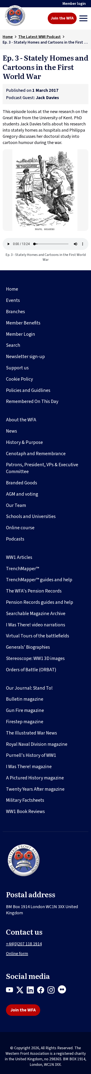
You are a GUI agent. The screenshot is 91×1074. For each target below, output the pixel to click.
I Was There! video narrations (35, 624)
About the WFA (21, 419)
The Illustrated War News (31, 732)
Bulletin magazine (24, 699)
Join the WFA (62, 18)
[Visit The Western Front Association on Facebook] (42, 990)
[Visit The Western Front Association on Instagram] (52, 990)
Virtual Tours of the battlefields (37, 635)
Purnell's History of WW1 (31, 755)
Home (8, 37)
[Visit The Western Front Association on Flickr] (63, 990)
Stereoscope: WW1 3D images (35, 658)
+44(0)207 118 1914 (24, 944)
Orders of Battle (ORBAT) (31, 669)
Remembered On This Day (32, 401)
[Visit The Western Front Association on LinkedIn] (32, 990)
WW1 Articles (19, 557)
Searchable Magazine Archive (35, 613)
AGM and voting (22, 494)
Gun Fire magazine (25, 710)
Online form (17, 954)
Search (13, 345)
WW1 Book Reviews (25, 811)
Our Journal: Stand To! (29, 688)
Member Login (20, 334)
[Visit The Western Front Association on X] (21, 990)
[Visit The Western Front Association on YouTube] (11, 990)
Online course (20, 527)
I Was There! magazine (29, 766)
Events (13, 300)
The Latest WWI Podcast (39, 37)
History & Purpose (24, 442)
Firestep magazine (24, 721)
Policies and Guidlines (28, 390)
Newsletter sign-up (25, 356)
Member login (74, 3)
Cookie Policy (19, 379)
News (11, 431)
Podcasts (15, 539)
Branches (15, 311)
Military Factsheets (25, 800)
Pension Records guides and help (39, 602)
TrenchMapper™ (22, 568)
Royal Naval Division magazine (36, 744)
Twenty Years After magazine (35, 789)
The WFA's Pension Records (34, 591)
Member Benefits (23, 322)
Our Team (16, 505)
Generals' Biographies (28, 647)
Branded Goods (21, 482)
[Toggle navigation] (83, 18)
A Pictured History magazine (35, 777)
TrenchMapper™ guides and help (39, 579)
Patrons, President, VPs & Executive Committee (42, 468)
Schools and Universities (31, 516)
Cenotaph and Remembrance (36, 453)
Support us (17, 367)
